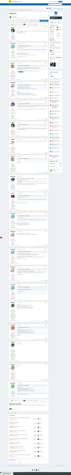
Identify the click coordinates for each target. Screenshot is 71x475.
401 (18, 24)
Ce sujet (58, 4)
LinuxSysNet (12, 325)
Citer (19, 40)
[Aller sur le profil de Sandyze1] (50, 117)
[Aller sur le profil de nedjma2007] (50, 141)
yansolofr (53, 92)
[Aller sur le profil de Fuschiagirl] (13, 305)
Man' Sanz (13, 63)
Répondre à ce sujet (44, 20)
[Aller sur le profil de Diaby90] (38, 431)
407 (30, 24)
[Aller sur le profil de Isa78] (13, 104)
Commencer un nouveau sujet (34, 20)
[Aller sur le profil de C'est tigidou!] (10, 17)
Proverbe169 (12, 43)
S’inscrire (60, 1)
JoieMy (11, 427)
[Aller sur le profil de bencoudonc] (38, 439)
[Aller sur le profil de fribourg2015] (13, 386)
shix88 (12, 193)
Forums (10, 4)
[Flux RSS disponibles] (61, 465)
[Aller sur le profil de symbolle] (50, 126)
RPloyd (11, 431)
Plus (45, 4)
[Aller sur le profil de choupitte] (50, 87)
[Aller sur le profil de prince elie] (38, 447)
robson (52, 98)
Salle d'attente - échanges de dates (22, 17)
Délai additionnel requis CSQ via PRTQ (14, 426)
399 (15, 24)
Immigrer (36, 4)
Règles (16, 6)
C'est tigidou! (15, 16)
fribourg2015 (26, 103)
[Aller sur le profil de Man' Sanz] (13, 66)
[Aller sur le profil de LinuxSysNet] (13, 328)
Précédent (12, 24)
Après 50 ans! (53, 91)
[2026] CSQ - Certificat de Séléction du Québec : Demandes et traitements (19, 417)
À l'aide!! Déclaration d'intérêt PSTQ (14, 422)
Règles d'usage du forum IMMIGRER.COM (53, 18)
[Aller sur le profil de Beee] (50, 137)
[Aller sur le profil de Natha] (38, 427)
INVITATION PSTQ (54, 113)
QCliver (11, 439)
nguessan (53, 114)
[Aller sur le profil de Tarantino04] (50, 155)
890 (13, 200)
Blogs (9, 6)
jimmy (52, 85)
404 (24, 24)
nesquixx (11, 419)
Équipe (20, 6)
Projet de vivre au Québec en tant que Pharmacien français (17, 450)
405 (26, 24)
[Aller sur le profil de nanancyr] (50, 151)
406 (28, 24)
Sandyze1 (53, 119)
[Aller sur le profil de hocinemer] (50, 130)
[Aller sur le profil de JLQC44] (50, 134)
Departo (11, 443)
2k (13, 108)
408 (31, 24)
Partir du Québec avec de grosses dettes (14, 442)
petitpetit (12, 139)
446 (13, 50)
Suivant (36, 24)
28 (15, 418)
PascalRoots (53, 111)
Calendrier (13, 6)
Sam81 (40, 418)
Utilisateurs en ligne (24, 6)
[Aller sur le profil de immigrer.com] (38, 451)
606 (13, 309)
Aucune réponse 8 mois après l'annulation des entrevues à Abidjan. (18, 434)
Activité (14, 4)
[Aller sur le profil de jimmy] (52, 76)
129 (13, 34)
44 (13, 183)
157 (13, 371)
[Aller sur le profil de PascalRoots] (50, 111)
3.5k (13, 238)
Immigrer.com (34, 94)
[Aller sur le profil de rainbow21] (38, 435)
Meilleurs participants (31, 6)
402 (20, 24)
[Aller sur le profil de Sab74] (50, 95)
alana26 (60, 29)
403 (22, 24)
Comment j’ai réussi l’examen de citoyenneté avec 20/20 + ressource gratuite (56, 101)
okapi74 (41, 79)
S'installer (39, 4)
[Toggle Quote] (18, 289)
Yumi (11, 456)
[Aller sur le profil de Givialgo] (13, 30)
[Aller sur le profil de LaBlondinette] (13, 85)
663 (13, 146)
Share (40, 17)
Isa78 (13, 101)
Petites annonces (18, 4)
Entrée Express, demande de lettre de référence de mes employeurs (55, 118)
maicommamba (54, 29)
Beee (52, 138)
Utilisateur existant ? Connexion (53, 1)
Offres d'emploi (24, 4)
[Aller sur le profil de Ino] (50, 144)
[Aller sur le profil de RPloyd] (38, 456)
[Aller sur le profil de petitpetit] (13, 142)
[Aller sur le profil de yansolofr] (50, 92)
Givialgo (12, 27)
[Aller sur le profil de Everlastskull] (50, 105)
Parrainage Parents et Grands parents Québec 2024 (16, 446)
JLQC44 (53, 135)
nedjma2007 (53, 141)
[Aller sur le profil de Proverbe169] (13, 46)
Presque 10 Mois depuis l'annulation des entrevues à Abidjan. (17, 430)
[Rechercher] (61, 4)
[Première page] (9, 24)
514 (13, 70)
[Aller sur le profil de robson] (50, 98)
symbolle (53, 127)
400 (16, 24)
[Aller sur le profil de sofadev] (50, 101)
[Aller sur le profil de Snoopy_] (38, 443)
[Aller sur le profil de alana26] (57, 29)
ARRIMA (32, 4)
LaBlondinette (27, 65)
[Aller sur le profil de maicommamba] (50, 29)
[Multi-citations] (17, 40)
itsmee (11, 423)
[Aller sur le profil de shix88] (13, 196)
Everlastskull (53, 108)
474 (13, 332)
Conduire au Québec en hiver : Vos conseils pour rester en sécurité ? (18, 438)
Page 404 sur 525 (42, 24)
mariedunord (12, 176)
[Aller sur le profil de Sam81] (38, 419)
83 (13, 390)
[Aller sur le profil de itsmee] (38, 423)
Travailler (29, 4)
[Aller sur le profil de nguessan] (50, 114)
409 (33, 24)
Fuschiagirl (13, 302)
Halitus (11, 451)
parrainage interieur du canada (56, 140)
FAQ (42, 4)
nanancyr (53, 152)
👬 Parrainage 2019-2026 (55, 147)
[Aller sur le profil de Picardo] (50, 122)
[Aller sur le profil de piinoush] (50, 148)
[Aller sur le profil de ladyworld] (13, 367)
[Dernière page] (38, 24)
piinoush (53, 148)
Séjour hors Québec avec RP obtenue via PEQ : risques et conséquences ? (55, 156)
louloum (11, 447)
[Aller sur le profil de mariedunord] (13, 179)
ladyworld (13, 364)
